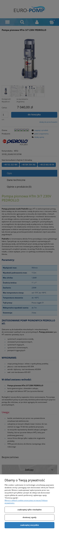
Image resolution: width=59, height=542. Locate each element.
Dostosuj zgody (29, 517)
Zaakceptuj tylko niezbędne (29, 510)
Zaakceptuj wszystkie (29, 525)
